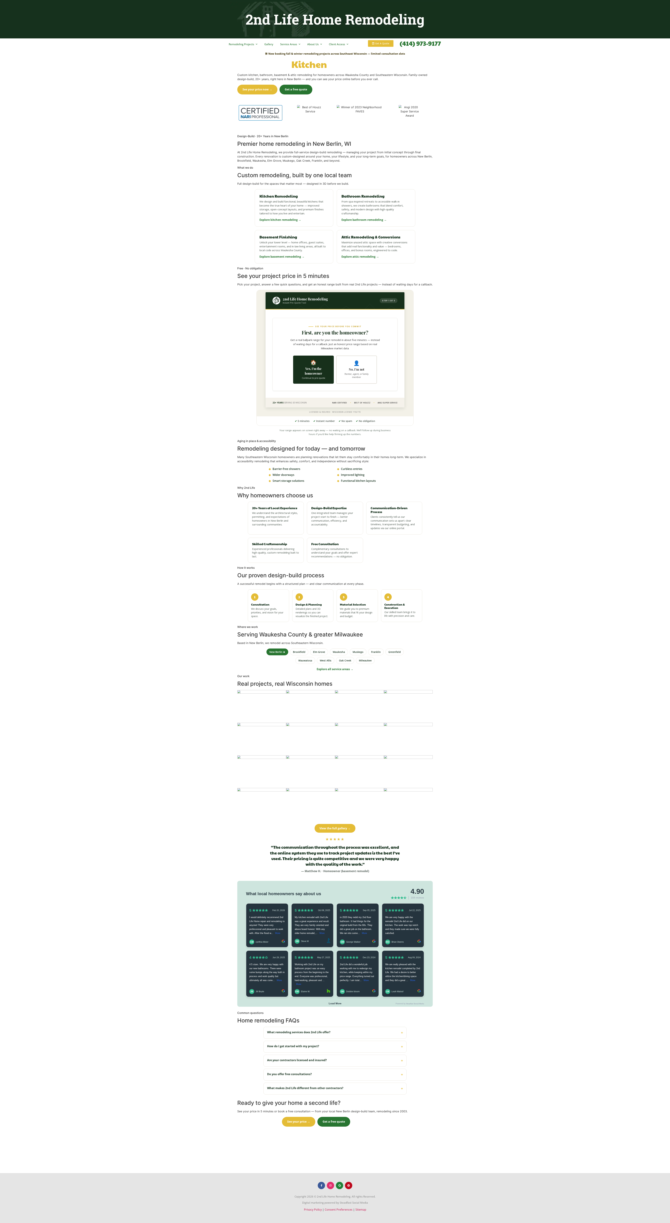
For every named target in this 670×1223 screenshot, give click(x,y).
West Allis (325, 660)
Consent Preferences (338, 1209)
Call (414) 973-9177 (332, 89)
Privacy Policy (313, 1209)
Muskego (358, 652)
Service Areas (288, 44)
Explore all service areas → (335, 669)
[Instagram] (330, 1185)
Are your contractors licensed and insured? (335, 1060)
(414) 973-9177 (420, 43)
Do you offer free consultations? (335, 1074)
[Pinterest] (348, 1185)
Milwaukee (365, 660)
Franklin (376, 652)
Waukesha (339, 652)
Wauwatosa (305, 660)
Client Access (337, 44)
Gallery (268, 44)
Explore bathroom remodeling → (364, 220)
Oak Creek (345, 660)
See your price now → (257, 89)
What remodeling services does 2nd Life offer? (335, 1032)
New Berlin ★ (277, 652)
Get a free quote (296, 89)
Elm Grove (319, 652)
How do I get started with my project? (335, 1046)
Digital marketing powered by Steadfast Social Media (335, 1202)
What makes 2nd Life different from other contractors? (335, 1088)
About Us (313, 44)
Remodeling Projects (241, 44)
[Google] (339, 1185)
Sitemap (360, 1209)
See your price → (298, 1121)
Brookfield (299, 652)
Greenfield (394, 652)
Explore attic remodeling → (360, 257)
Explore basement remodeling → (281, 257)
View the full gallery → (335, 828)
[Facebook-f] (321, 1185)
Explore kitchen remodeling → (280, 220)
